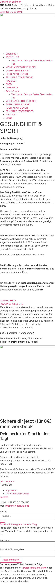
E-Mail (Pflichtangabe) (12, 549)
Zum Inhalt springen (10, 1)
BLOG (9, 84)
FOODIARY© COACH (17, 74)
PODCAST (11, 80)
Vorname (4, 540)
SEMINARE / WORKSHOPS (19, 77)
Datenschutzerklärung (35, 567)
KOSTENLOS (12, 57)
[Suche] (2, 521)
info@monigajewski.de (17, 505)
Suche (3, 511)
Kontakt (4, 497)
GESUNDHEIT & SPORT (18, 70)
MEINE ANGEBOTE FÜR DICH (21, 67)
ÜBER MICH (12, 53)
